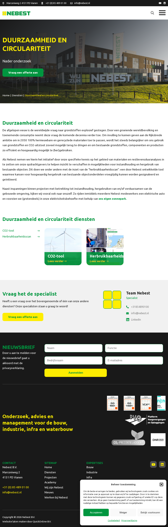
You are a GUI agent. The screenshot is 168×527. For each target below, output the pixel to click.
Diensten (50, 472)
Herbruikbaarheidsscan (16, 236)
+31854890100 (140, 306)
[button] (161, 484)
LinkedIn (136, 319)
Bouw (90, 467)
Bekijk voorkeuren (150, 512)
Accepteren (96, 512)
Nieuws (49, 492)
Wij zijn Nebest (53, 487)
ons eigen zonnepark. (113, 198)
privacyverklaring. (13, 368)
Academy (50, 482)
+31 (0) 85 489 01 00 (56, 3)
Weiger (123, 512)
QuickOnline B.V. (42, 521)
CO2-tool (8, 230)
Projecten (50, 477)
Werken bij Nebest (56, 497)
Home (48, 467)
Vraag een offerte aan (23, 72)
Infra (89, 477)
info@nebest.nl (82, 3)
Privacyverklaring (129, 520)
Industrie (91, 472)
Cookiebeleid (114, 520)
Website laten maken (14, 521)
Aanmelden (75, 372)
